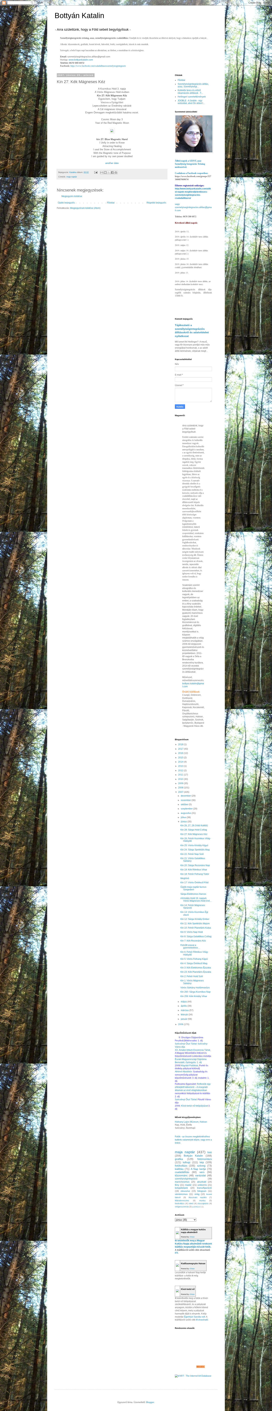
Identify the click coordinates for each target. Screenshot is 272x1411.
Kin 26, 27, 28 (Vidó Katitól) (194, 825)
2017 (181, 749)
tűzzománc (181, 1175)
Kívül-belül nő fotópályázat (194, 1106)
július (184, 817)
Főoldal (111, 202)
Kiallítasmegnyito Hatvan (193, 1263)
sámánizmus (181, 1194)
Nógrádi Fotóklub (189, 1065)
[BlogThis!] (105, 172)
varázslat (200, 1175)
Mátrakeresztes (182, 1200)
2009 (181, 783)
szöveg (201, 1165)
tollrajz (186, 1162)
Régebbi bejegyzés (156, 202)
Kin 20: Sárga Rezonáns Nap (195, 865)
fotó (209, 1152)
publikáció (196, 1207)
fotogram (201, 1191)
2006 (181, 1024)
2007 (181, 792)
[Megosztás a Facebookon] (112, 172)
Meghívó (184, 878)
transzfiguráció (204, 1188)
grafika (179, 1158)
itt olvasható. (202, 1319)
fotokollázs (179, 1203)
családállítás (182, 1172)
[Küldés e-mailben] (102, 172)
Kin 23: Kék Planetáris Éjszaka (195, 972)
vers (201, 1172)
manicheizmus (182, 1182)
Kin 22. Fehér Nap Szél (192, 854)
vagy (177, 204)
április (184, 1006)
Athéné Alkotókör (183, 1071)
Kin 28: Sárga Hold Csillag (193, 829)
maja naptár (71, 177)
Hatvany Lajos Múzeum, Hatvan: (191, 1122)
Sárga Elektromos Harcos (193, 894)
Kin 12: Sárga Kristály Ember (194, 919)
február (185, 1014)
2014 (181, 762)
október (185, 804)
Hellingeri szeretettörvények (192, 96)
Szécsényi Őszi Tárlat (186, 1099)
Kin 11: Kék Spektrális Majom (195, 923)
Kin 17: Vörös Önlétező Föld (194, 882)
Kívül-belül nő (188, 1289)
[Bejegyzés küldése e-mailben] (95, 172)
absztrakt (201, 1182)
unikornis (202, 1185)
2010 (181, 779)
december (186, 795)
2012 (181, 770)
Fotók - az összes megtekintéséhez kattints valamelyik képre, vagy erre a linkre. (193, 1139)
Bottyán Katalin (79, 15)
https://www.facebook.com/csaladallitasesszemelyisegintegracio (98, 66)
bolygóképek (181, 1188)
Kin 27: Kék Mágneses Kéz (193, 834)
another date (112, 163)
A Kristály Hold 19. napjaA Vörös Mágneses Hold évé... (195, 899)
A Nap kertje (198, 1168)
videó (191, 1203)
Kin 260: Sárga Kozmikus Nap (195, 992)
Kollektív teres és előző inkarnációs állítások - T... (190, 91)
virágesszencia (182, 1206)
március (185, 1010)
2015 (181, 757)
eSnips (192, 1237)
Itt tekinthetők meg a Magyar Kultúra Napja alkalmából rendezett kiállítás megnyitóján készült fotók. (193, 1243)
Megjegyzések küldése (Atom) (85, 208)
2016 (181, 753)
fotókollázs (181, 1165)
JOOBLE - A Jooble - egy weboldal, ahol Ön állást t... (191, 102)
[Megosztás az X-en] (109, 172)
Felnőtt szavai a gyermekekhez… (190, 946)
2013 (181, 766)
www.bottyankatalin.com (81, 60)
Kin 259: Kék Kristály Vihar (193, 996)
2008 (181, 787)
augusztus (186, 813)
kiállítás (179, 1168)
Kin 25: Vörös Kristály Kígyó (194, 845)
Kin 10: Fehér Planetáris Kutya (195, 928)
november (186, 800)
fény (177, 1185)
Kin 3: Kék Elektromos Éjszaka (195, 967)
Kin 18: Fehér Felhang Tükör (194, 874)
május (184, 1001)
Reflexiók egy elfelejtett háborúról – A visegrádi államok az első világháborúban (193, 1087)
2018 (181, 744)
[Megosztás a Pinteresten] (116, 172)
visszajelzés (203, 1203)
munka (202, 1200)
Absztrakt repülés (198, 1197)
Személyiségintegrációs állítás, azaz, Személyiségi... (193, 85)
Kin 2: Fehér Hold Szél (191, 976)
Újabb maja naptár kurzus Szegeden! (193, 888)
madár (188, 1185)
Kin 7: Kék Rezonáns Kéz (193, 940)
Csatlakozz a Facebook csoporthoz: (191, 173)
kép (202, 1162)
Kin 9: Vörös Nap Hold (191, 932)
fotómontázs (204, 1158)
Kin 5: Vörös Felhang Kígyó (194, 959)
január (184, 1019)
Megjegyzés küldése (71, 196)
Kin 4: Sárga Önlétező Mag (193, 963)
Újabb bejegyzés (66, 202)
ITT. (176, 1253)
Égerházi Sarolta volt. (195, 1317)
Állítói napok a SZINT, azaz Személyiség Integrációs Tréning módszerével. (190, 164)
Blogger (150, 1402)
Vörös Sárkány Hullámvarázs (195, 987)
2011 (181, 774)
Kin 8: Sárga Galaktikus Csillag (195, 936)
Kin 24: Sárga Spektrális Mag (195, 849)
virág (196, 1194)
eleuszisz (185, 1191)
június (184, 821)
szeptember (187, 808)
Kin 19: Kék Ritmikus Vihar (193, 869)
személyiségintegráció (186, 1178)
